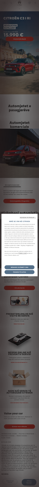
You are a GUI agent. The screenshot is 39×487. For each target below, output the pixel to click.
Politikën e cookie (22, 253)
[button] (28, 217)
